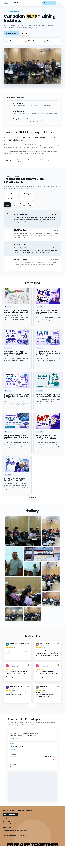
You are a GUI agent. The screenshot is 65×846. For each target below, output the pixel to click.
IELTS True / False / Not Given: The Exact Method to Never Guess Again (16, 311)
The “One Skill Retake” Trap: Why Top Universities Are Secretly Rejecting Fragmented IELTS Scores (47, 437)
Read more (7, 323)
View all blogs (31, 497)
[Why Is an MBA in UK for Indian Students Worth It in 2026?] (16, 464)
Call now (12, 749)
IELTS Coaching (11, 835)
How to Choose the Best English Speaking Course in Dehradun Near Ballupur (16, 437)
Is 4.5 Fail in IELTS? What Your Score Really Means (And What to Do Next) (47, 395)
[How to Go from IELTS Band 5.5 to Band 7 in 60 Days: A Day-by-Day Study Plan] (48, 296)
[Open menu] (59, 3)
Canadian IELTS (15, 2)
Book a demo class (9, 814)
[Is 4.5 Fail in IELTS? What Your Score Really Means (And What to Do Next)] (48, 380)
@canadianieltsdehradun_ (17, 766)
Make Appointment (49, 3)
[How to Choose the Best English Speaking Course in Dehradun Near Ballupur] (16, 421)
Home (4, 835)
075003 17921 (16, 746)
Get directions (14, 738)
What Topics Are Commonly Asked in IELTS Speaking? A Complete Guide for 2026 (16, 396)
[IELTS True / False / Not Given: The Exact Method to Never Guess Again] (16, 296)
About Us (23, 835)
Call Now (24, 33)
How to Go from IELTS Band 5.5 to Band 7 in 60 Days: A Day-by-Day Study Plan (46, 312)
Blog (18, 835)
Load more (33, 705)
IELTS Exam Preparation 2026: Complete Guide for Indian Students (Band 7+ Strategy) (47, 353)
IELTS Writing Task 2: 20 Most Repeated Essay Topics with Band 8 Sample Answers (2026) (16, 353)
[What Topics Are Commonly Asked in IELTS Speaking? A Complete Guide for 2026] (16, 380)
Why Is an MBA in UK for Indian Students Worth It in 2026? (14, 479)
